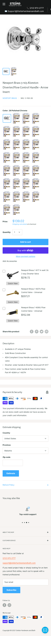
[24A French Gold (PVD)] (36, 184)
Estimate (11, 473)
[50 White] (16, 197)
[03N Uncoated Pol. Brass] (36, 118)
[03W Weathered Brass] (7, 131)
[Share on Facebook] (31, 331)
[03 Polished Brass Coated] (26, 118)
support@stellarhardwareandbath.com (19, 563)
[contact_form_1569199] (45, 630)
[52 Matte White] (26, 197)
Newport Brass (10, 98)
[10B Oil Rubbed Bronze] (7, 157)
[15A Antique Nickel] (16, 170)
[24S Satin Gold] (7, 197)
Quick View (13, 283)
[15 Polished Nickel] (7, 170)
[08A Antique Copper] (16, 144)
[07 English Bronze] (7, 144)
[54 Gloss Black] (36, 197)
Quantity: (7, 232)
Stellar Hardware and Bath (25, 630)
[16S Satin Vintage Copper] (7, 184)
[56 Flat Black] (7, 210)
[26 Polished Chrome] (7, 118)
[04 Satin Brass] (26, 131)
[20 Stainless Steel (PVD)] (16, 184)
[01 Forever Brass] (16, 118)
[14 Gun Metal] (36, 157)
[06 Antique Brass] (36, 131)
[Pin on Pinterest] (36, 331)
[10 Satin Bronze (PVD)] (36, 144)
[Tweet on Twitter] (41, 331)
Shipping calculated (19, 224)
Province (7, 445)
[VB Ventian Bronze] (26, 157)
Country (6, 433)
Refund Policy (8, 485)
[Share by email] (46, 331)
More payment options (25, 256)
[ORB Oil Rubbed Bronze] (16, 157)
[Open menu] (4, 4)
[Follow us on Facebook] (4, 605)
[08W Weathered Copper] (26, 144)
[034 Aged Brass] (16, 131)
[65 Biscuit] (16, 210)
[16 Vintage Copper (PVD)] (36, 170)
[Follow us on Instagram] (9, 605)
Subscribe (11, 590)
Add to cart (25, 242)
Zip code (6, 457)
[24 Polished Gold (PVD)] (26, 184)
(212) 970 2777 (9, 558)
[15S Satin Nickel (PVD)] (26, 170)
